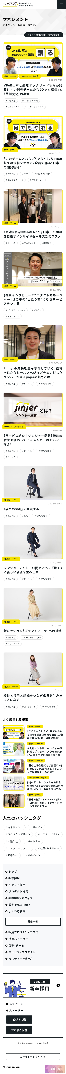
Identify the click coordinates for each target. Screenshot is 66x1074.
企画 (26, 515)
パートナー (34, 841)
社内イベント (35, 855)
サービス (12, 457)
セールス (12, 243)
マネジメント (37, 106)
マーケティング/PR (32, 637)
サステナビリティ (50, 834)
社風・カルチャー (49, 848)
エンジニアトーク (15, 106)
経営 (26, 173)
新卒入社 (48, 243)
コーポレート (30, 706)
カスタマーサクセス (19, 848)
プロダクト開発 (31, 100)
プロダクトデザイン (16, 310)
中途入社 (12, 100)
